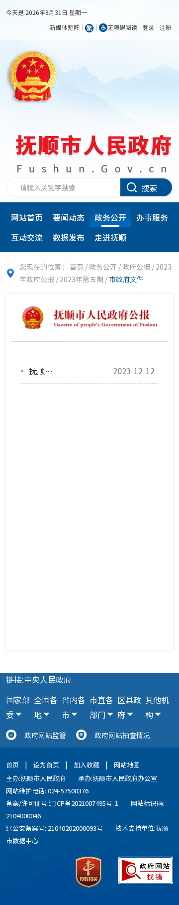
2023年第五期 (81, 279)
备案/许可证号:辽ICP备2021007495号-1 (62, 803)
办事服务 (152, 217)
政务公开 (110, 217)
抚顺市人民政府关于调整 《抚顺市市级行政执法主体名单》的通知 (42, 371)
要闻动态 (69, 217)
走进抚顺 (110, 237)
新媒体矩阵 (65, 27)
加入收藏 (86, 764)
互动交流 (27, 237)
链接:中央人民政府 (39, 679)
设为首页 (46, 764)
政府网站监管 (45, 735)
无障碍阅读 (122, 27)
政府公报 (136, 267)
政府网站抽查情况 (122, 735)
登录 (148, 27)
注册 (165, 27)
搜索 (149, 188)
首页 (77, 267)
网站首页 (27, 217)
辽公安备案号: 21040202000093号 (54, 828)
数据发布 (69, 237)
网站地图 (127, 764)
